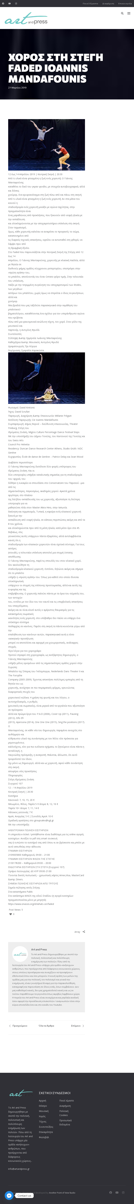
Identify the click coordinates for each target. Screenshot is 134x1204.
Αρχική (42, 1100)
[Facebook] (3, 3)
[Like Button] (10, 914)
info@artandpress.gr (19, 1168)
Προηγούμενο (19, 1025)
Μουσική (44, 1111)
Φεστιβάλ (44, 1137)
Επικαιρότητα (46, 1132)
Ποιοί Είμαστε (90, 3)
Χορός (42, 1116)
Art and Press (39, 949)
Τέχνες (42, 1121)
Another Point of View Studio (62, 1192)
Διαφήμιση (108, 3)
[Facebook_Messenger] (9, 1195)
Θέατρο (43, 1105)
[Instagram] (16, 3)
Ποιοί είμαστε (66, 1100)
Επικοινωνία (125, 3)
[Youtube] (9, 3)
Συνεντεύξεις (46, 1126)
